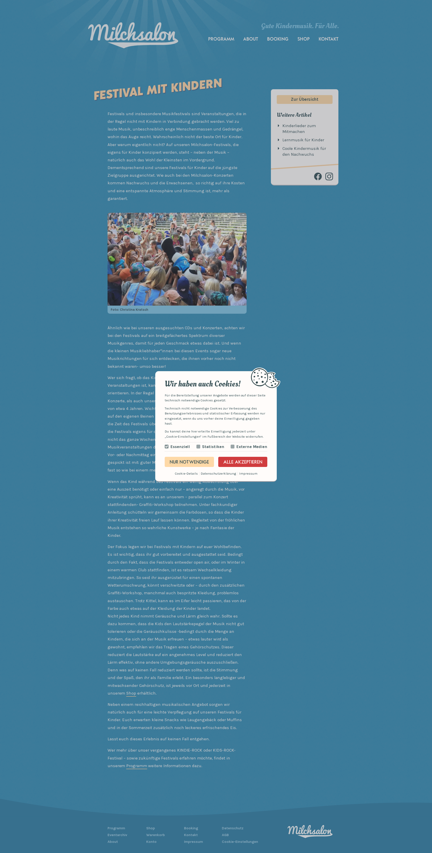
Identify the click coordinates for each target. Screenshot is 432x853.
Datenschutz (210, 473)
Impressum (248, 473)
